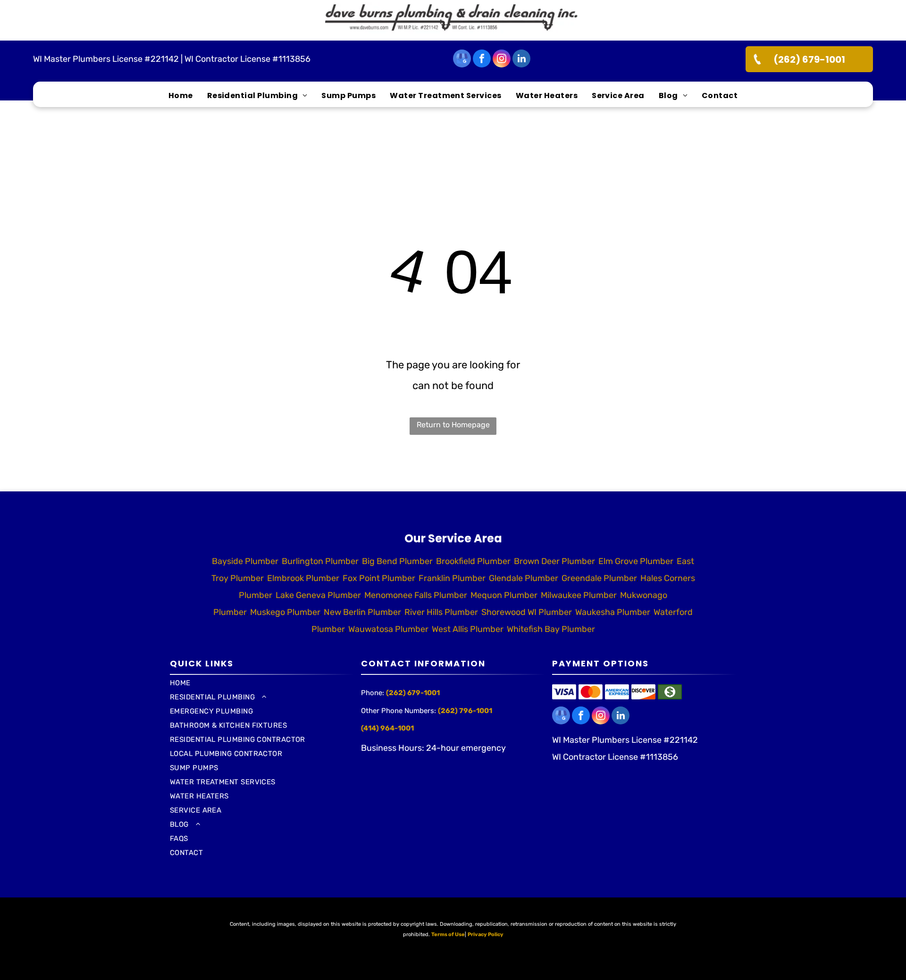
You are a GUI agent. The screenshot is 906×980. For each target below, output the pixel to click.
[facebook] (482, 60)
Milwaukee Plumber (578, 595)
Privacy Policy (485, 934)
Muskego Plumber (285, 612)
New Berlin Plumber (362, 612)
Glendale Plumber (523, 578)
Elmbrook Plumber (303, 578)
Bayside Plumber (245, 561)
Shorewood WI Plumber (526, 612)
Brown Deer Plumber (554, 561)
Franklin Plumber (452, 578)
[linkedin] (521, 60)
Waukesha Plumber (612, 612)
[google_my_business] (462, 60)
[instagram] (502, 60)
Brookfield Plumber (473, 561)
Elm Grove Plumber (635, 561)
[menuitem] (180, 95)
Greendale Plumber (599, 578)
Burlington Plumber (320, 561)
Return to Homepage (453, 424)
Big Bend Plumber (397, 561)
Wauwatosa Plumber (388, 629)
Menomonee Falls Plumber (415, 595)
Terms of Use (448, 934)
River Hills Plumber (441, 612)
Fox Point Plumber (379, 578)
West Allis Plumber (467, 629)
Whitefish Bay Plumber (551, 629)
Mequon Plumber (503, 595)
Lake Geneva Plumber (318, 595)
